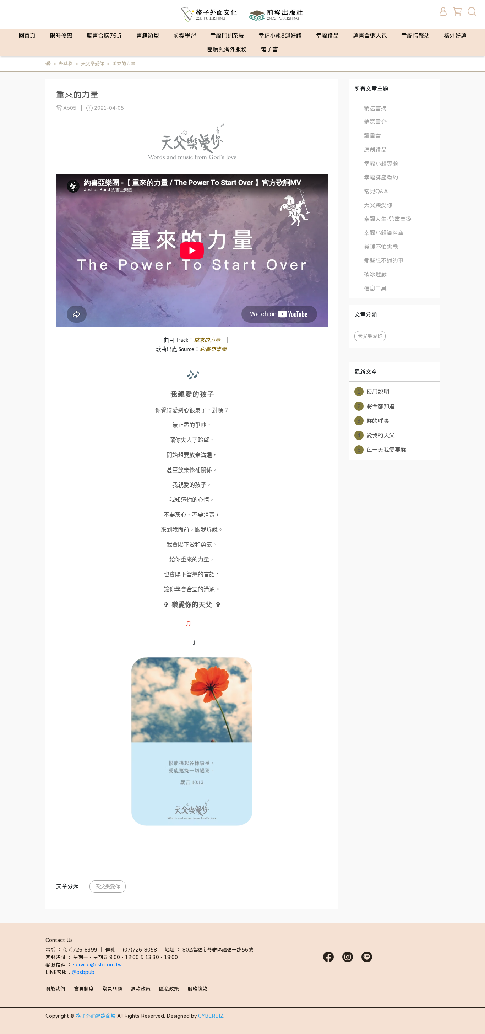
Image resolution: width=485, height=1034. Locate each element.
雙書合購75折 (104, 35)
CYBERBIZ (210, 1016)
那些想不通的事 (384, 260)
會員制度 (84, 989)
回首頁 (27, 35)
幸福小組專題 (381, 163)
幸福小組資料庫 (384, 233)
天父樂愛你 (107, 886)
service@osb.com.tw (98, 965)
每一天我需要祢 (381, 450)
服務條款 (197, 989)
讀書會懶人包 (370, 35)
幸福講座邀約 (381, 177)
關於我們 (55, 989)
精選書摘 (375, 108)
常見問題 (112, 989)
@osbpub (83, 972)
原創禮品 (375, 149)
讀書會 (372, 136)
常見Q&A (376, 191)
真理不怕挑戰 (381, 246)
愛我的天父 (376, 435)
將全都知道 (376, 406)
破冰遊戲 (375, 274)
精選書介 (375, 122)
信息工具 (375, 288)
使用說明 (373, 391)
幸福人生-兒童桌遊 (388, 219)
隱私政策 (169, 989)
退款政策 (141, 989)
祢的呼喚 (373, 421)
